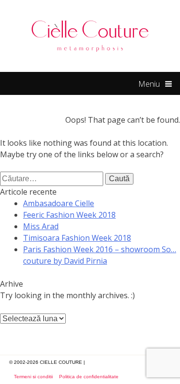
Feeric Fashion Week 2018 (69, 214)
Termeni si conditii (33, 376)
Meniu (149, 84)
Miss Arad (41, 226)
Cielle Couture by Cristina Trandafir (90, 36)
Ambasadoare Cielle (58, 203)
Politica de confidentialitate (89, 376)
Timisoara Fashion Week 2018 (77, 238)
